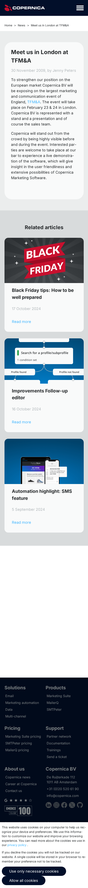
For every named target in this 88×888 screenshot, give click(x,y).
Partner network (59, 736)
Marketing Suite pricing (23, 736)
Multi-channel (15, 716)
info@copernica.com (63, 796)
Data (8, 709)
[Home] (25, 8)
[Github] (80, 806)
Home (8, 25)
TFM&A (33, 102)
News (21, 25)
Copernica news (17, 777)
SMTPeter (54, 709)
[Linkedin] (49, 806)
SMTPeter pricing (18, 743)
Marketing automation (22, 703)
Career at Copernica (21, 784)
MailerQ (53, 703)
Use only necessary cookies (34, 871)
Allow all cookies (23, 880)
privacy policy (16, 845)
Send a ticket (57, 757)
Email (9, 696)
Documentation (58, 743)
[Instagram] (57, 806)
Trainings (54, 750)
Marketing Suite (59, 696)
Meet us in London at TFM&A (50, 25)
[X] (73, 806)
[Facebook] (65, 806)
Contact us (13, 791)
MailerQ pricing (17, 750)
